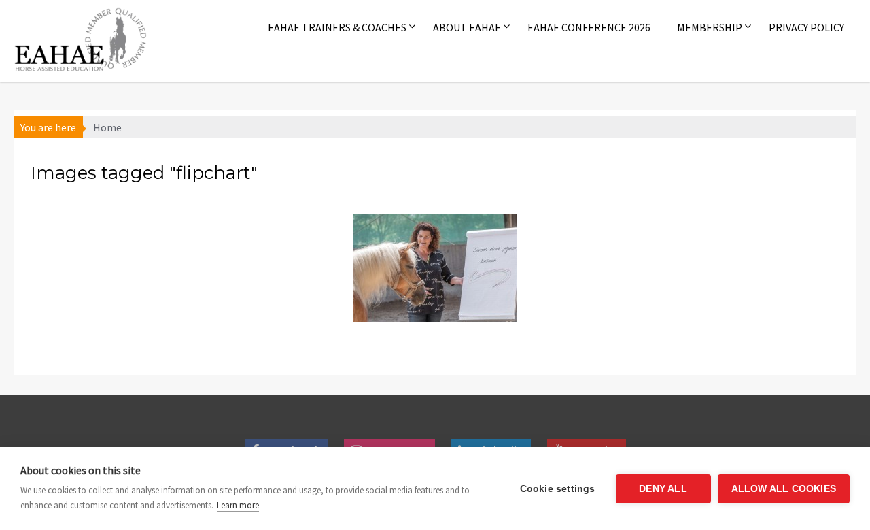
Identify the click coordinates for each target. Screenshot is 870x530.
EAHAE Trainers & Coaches (337, 27)
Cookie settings (557, 489)
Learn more (238, 505)
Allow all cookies (783, 489)
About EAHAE (467, 27)
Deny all (663, 489)
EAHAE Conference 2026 (588, 27)
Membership (709, 27)
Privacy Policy (806, 27)
